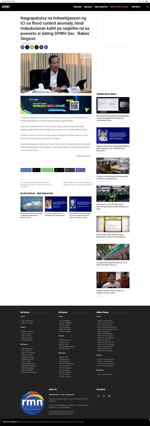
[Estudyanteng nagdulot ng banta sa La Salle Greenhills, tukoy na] (112, 252)
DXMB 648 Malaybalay (28, 366)
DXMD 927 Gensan (27, 359)
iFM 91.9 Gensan (64, 361)
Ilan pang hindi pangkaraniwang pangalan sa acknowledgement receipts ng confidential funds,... (112, 118)
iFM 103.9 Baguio (65, 321)
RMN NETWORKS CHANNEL (119, 7)
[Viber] (46, 47)
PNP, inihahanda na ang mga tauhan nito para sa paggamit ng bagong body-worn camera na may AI (79, 215)
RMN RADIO (88, 7)
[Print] (41, 47)
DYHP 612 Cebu (26, 334)
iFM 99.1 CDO (63, 357)
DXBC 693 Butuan (27, 349)
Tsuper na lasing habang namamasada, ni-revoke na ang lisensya (112, 177)
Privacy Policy (79, 422)
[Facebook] (139, 1)
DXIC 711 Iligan (26, 361)
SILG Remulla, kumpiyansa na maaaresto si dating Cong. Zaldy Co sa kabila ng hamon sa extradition (36, 185)
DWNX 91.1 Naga (64, 329)
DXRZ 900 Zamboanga (28, 372)
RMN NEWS (77, 7)
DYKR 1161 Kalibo (27, 338)
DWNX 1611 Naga (27, 323)
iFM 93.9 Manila (64, 327)
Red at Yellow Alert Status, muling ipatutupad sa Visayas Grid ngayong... (111, 235)
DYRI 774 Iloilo (26, 336)
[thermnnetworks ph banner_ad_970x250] (56, 105)
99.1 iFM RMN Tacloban (67, 346)
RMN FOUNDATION (101, 7)
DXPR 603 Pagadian (27, 368)
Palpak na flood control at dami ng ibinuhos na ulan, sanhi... (109, 291)
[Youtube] (146, 1)
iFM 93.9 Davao (64, 359)
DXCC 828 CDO (26, 351)
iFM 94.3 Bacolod (65, 340)
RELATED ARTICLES (28, 193)
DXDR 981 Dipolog (27, 357)
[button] (147, 7)
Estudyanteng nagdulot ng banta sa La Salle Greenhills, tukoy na (111, 263)
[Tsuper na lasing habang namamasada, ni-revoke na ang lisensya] (112, 166)
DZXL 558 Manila (26, 321)
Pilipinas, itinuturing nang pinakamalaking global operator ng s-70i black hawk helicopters (112, 148)
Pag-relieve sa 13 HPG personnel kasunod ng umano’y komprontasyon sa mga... (112, 206)
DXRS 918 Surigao (27, 370)
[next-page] (25, 221)
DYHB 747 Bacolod (27, 331)
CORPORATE (136, 7)
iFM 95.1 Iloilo (63, 344)
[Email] (37, 47)
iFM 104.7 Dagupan (65, 323)
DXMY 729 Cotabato (28, 353)
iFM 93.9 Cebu (64, 342)
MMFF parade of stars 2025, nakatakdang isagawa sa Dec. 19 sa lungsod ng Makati (77, 184)
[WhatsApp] (32, 47)
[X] (143, 1)
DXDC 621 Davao (27, 355)
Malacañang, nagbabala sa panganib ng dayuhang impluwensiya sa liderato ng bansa (31, 215)
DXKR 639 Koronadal (28, 364)
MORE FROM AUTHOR (45, 193)
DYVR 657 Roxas (26, 340)
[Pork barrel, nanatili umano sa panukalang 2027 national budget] (56, 204)
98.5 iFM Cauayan (65, 331)
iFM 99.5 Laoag (64, 325)
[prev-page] (22, 221)
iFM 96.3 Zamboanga (66, 364)
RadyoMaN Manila (25, 43)
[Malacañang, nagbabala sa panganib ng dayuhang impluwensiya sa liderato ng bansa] (32, 204)
